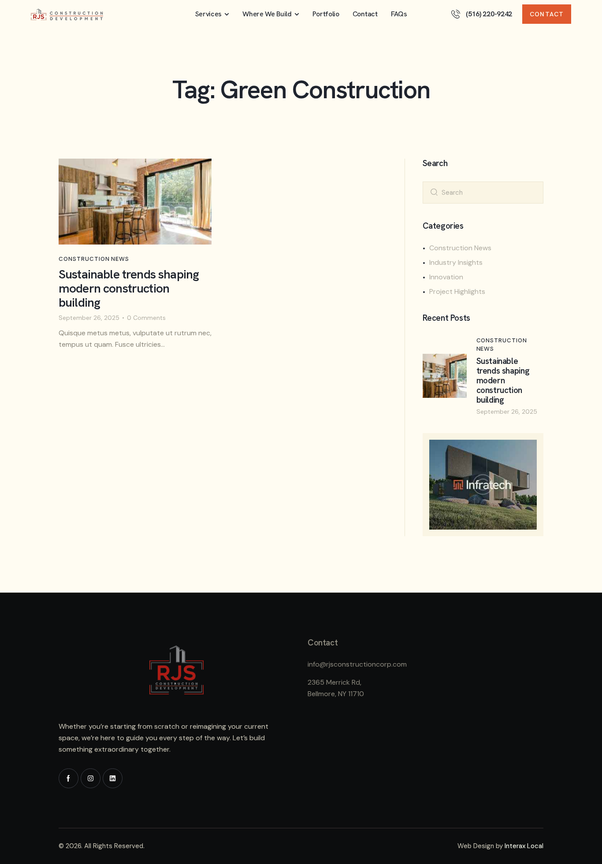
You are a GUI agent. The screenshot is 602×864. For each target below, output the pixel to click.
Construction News (94, 259)
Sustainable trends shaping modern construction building (129, 288)
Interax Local (524, 846)
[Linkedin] (113, 778)
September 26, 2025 (89, 318)
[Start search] (434, 191)
